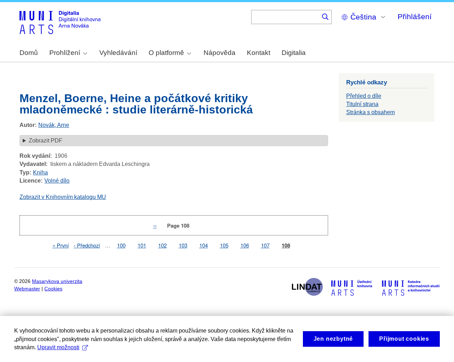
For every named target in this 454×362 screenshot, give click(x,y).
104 (203, 245)
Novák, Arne (53, 125)
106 (244, 245)
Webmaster (27, 288)
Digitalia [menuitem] (294, 52)
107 (265, 245)
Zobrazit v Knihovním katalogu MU (63, 197)
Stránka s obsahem (370, 112)
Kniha (40, 172)
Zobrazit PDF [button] (45, 141)
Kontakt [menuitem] (258, 52)
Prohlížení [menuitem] (64, 52)
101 (142, 245)
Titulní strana (362, 104)
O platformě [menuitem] (166, 52)
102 (162, 245)
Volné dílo (57, 181)
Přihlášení (415, 16)
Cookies (53, 288)
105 (224, 245)
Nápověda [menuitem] (220, 52)
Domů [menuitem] (29, 52)
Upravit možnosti (58, 347)
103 (183, 245)
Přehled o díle (363, 96)
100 (121, 245)
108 (286, 245)
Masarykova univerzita (57, 281)
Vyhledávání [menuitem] (118, 52)
